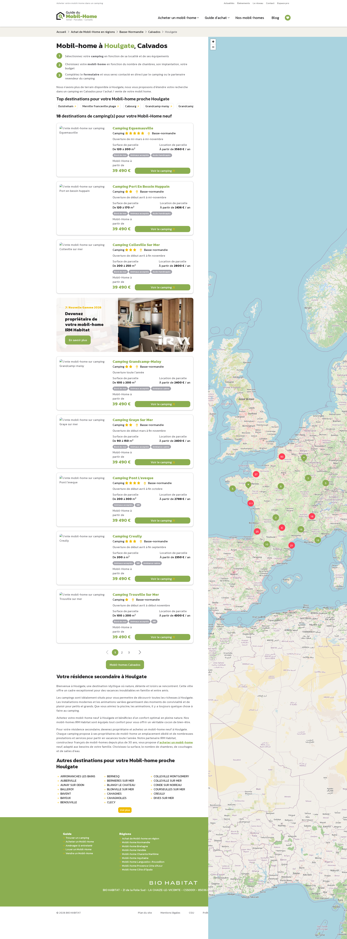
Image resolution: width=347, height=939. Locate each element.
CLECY (111, 802)
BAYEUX (65, 798)
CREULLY (159, 793)
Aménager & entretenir (79, 846)
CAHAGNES (114, 793)
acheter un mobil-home (176, 742)
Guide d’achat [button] (216, 17)
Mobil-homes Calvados (125, 665)
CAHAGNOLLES (117, 798)
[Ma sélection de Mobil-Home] (288, 18)
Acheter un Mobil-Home (80, 842)
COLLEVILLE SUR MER (168, 780)
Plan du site (145, 913)
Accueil (61, 32)
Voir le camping (161, 171)
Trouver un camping (77, 838)
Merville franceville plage (99, 106)
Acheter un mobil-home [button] (177, 17)
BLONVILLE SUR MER (120, 789)
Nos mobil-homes (249, 17)
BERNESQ (113, 776)
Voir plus (125, 810)
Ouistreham (65, 106)
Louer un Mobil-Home (78, 849)
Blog (275, 17)
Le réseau (258, 3)
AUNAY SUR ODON (72, 785)
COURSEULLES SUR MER (169, 789)
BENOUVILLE (68, 802)
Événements (243, 3)
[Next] (139, 653)
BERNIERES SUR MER (120, 780)
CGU (191, 913)
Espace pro (283, 3)
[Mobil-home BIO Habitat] (174, 882)
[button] (279, 484)
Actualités (229, 3)
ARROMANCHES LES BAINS (77, 776)
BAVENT (65, 793)
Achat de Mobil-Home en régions (93, 32)
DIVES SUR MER (164, 798)
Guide (67, 834)
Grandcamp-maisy (190, 106)
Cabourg (130, 106)
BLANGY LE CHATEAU (121, 785)
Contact (270, 3)
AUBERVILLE (68, 780)
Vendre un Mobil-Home (79, 853)
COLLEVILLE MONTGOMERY (171, 776)
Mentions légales (170, 913)
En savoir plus (78, 340)
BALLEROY (67, 789)
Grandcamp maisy (157, 106)
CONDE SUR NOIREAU (168, 785)
